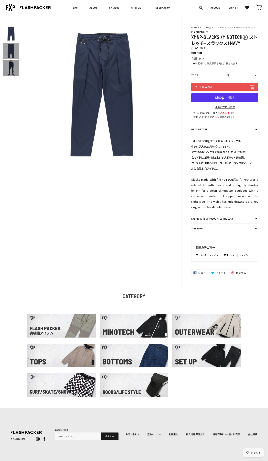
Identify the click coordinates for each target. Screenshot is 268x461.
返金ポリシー (154, 434)
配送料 (201, 63)
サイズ (195, 75)
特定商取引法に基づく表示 (226, 434)
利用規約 (173, 434)
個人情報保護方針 (195, 434)
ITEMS (74, 7)
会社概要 (252, 434)
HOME (194, 27)
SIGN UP (233, 7)
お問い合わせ (132, 434)
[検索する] (201, 8)
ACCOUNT (216, 7)
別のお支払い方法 (225, 107)
